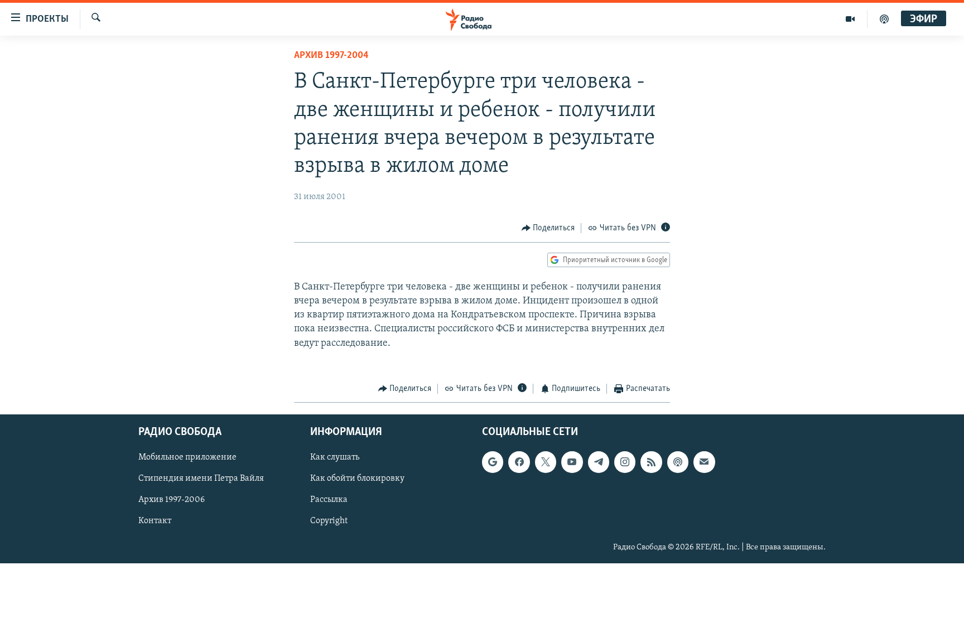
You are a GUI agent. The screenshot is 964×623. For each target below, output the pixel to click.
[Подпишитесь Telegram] (598, 461)
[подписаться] (704, 461)
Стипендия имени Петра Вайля (201, 478)
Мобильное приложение (187, 457)
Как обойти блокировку (357, 478)
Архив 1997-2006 (171, 499)
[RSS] (651, 461)
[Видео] (850, 19)
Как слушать (334, 457)
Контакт (154, 520)
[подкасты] (884, 19)
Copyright (329, 520)
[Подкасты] (677, 461)
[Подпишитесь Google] (492, 461)
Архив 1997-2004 (331, 56)
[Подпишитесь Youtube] (571, 461)
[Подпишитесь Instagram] (624, 461)
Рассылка (329, 499)
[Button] (548, 228)
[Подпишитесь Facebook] (518, 461)
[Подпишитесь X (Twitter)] (545, 461)
